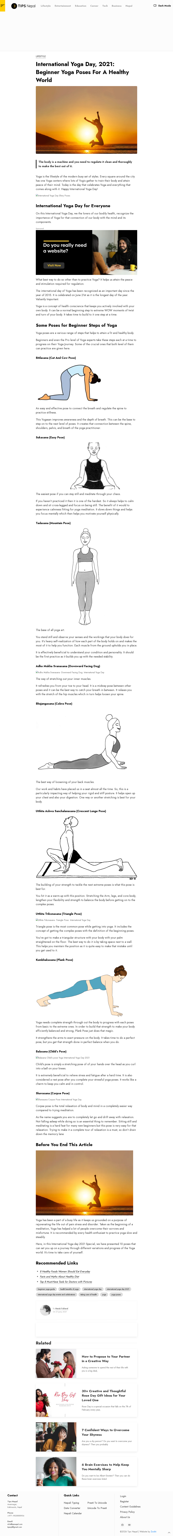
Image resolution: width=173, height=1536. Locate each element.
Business (117, 5)
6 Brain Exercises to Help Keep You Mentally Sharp (105, 1467)
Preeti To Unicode (97, 1503)
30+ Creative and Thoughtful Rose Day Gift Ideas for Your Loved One (104, 1395)
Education (80, 5)
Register (124, 1501)
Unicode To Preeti (97, 1508)
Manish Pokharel (61, 1308)
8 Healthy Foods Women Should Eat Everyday (65, 1271)
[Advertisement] (86, 32)
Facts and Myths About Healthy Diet (59, 1276)
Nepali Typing (71, 1503)
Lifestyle (46, 5)
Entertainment (63, 5)
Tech (105, 5)
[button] (169, 1532)
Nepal (129, 5)
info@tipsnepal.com (14, 1524)
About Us (125, 1517)
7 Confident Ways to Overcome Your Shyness (105, 1432)
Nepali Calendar (73, 1513)
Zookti (153, 1531)
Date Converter (72, 1508)
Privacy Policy (127, 1512)
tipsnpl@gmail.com (14, 1527)
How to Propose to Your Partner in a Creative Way (106, 1358)
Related (43, 1343)
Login (123, 1496)
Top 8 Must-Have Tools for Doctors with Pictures (66, 1282)
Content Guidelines (130, 1506)
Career (94, 5)
